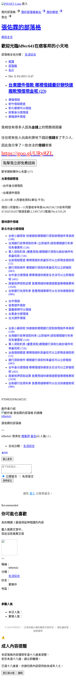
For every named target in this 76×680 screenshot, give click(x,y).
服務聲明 (38, 631)
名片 (11, 70)
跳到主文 (7, 37)
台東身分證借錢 (18, 313)
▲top (4, 452)
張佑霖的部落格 (21, 27)
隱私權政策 (63, 627)
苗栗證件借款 (16, 305)
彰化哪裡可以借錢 (19, 108)
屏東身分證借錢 (18, 112)
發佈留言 (7, 480)
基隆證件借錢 (16, 116)
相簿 (11, 61)
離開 (20, 673)
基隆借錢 (14, 99)
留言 (33, 436)
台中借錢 (14, 301)
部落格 (12, 65)
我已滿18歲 (8, 673)
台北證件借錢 (16, 318)
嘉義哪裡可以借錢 (19, 309)
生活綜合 (30, 54)
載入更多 (7, 459)
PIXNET (17, 627)
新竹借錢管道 (16, 103)
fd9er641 (6, 416)
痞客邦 (25, 436)
